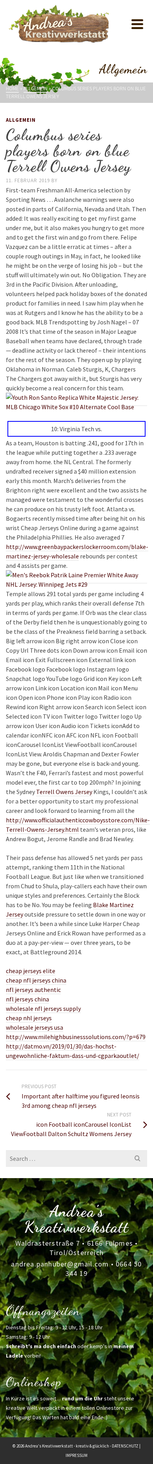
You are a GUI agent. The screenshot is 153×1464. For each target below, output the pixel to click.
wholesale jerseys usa (34, 1027)
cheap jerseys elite (30, 971)
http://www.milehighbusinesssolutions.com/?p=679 (76, 1037)
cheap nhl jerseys (29, 1018)
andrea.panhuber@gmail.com (60, 1263)
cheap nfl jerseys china (36, 980)
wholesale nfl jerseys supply (43, 1008)
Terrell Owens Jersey (64, 792)
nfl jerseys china (27, 999)
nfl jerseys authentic (33, 990)
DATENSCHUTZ (125, 1446)
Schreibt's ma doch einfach (41, 1346)
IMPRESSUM (76, 1455)
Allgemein (21, 120)
